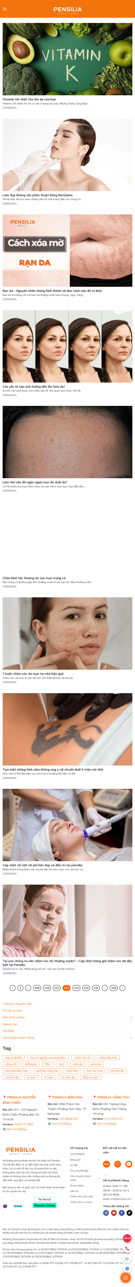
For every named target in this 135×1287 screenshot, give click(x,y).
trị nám (48, 1077)
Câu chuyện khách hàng (18, 1037)
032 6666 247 (68, 1118)
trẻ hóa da (11, 1077)
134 (113, 988)
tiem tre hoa (94, 1070)
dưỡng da (31, 1064)
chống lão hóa (108, 1057)
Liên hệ (74, 1191)
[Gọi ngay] (127, 1248)
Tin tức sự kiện (12, 1010)
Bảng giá (75, 1159)
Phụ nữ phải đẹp (79, 1170)
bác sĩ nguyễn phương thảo (48, 1057)
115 (96, 988)
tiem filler (72, 1070)
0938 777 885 (23, 1124)
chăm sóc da (82, 1057)
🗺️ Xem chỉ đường (14, 1129)
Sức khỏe (9, 1030)
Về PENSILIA (77, 1154)
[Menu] (5, 9)
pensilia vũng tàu (47, 1070)
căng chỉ (11, 1064)
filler (47, 1064)
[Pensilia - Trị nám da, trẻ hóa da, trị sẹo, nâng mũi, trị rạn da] (67, 9)
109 (37, 988)
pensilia (96, 1064)
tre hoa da (117, 1070)
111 (56, 988)
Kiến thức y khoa (13, 1017)
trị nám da (68, 1077)
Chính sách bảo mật (81, 1196)
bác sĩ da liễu (13, 1057)
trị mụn (31, 1077)
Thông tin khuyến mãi (17, 1003)
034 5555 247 (113, 1118)
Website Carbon (44, 1205)
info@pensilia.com (120, 1198)
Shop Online (77, 1185)
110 (46, 988)
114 (86, 988)
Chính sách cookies (81, 1202)
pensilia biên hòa (16, 1070)
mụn (62, 1064)
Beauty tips (10, 1024)
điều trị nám (90, 1077)
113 (76, 988)
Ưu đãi (74, 1165)
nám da (77, 1064)
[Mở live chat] (125, 1277)
